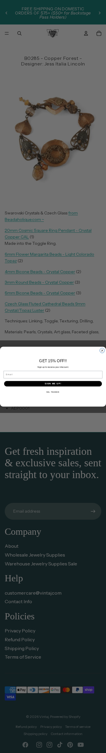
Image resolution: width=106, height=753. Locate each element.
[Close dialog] (102, 350)
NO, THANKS (53, 392)
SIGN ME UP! (53, 383)
